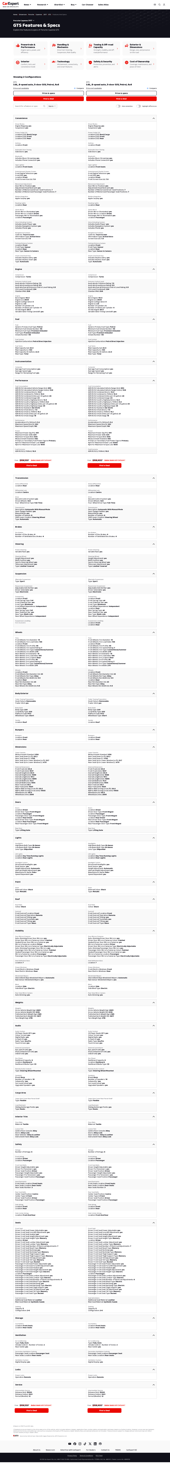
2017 (45, 14)
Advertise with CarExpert (70, 1450)
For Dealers (91, 1450)
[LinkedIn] (95, 1443)
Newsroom (50, 1450)
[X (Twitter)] (90, 1443)
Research (41, 4)
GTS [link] (49, 14)
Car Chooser (87, 4)
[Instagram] (80, 1443)
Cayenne (39, 14)
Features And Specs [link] (60, 14)
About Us (36, 1450)
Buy (72, 4)
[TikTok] (85, 1443)
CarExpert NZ (131, 1450)
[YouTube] (69, 1443)
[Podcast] (100, 1443)
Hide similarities (127, 106)
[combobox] (32, 20)
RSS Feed (99, 1455)
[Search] (159, 4)
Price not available (21, 88)
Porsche (31, 14)
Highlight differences (149, 106)
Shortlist (58, 4)
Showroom (23, 14)
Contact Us (105, 1450)
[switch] (118, 106)
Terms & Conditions (86, 1455)
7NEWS (118, 1450)
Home (15, 14)
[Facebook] (74, 1443)
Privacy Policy (72, 1455)
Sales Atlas (103, 4)
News (26, 4)
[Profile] (164, 4)
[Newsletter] (155, 4)
